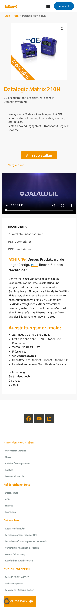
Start (7, 15)
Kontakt (9, 469)
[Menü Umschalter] (48, 6)
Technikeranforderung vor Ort (21, 534)
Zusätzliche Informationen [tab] (25, 234)
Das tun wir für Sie (14, 476)
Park (16, 15)
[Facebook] (28, 418)
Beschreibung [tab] (17, 226)
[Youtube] (39, 418)
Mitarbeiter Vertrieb (15, 450)
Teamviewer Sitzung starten (19, 589)
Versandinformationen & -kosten (22, 547)
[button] (62, 28)
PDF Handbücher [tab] (19, 249)
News (8, 456)
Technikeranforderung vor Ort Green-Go (26, 541)
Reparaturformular (15, 528)
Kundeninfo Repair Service (19, 560)
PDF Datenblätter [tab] (19, 241)
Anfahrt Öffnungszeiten (17, 463)
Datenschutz (11, 492)
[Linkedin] (49, 418)
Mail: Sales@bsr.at (14, 583)
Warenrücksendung (15, 554)
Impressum (10, 511)
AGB (7, 499)
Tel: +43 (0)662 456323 (17, 576)
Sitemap (9, 505)
